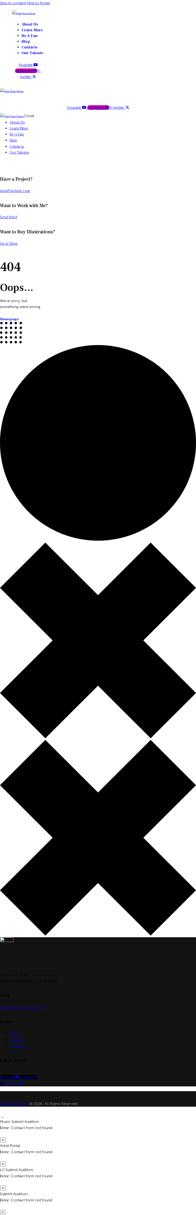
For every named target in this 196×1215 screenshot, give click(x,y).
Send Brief (8, 217)
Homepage (9, 319)
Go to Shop (9, 243)
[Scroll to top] (2, 1115)
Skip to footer (38, 3)
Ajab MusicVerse (14, 1103)
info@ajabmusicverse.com (23, 1007)
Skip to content (13, 3)
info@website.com (15, 191)
